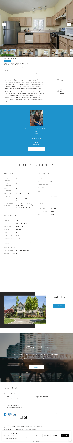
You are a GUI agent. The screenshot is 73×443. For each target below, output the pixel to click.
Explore (59, 306)
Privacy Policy (20, 429)
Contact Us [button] (36, 367)
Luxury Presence (36, 426)
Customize (55, 435)
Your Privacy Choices (36, 441)
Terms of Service (30, 429)
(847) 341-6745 (36, 139)
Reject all (46, 435)
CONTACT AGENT (36, 149)
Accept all (64, 435)
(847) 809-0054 (44, 398)
